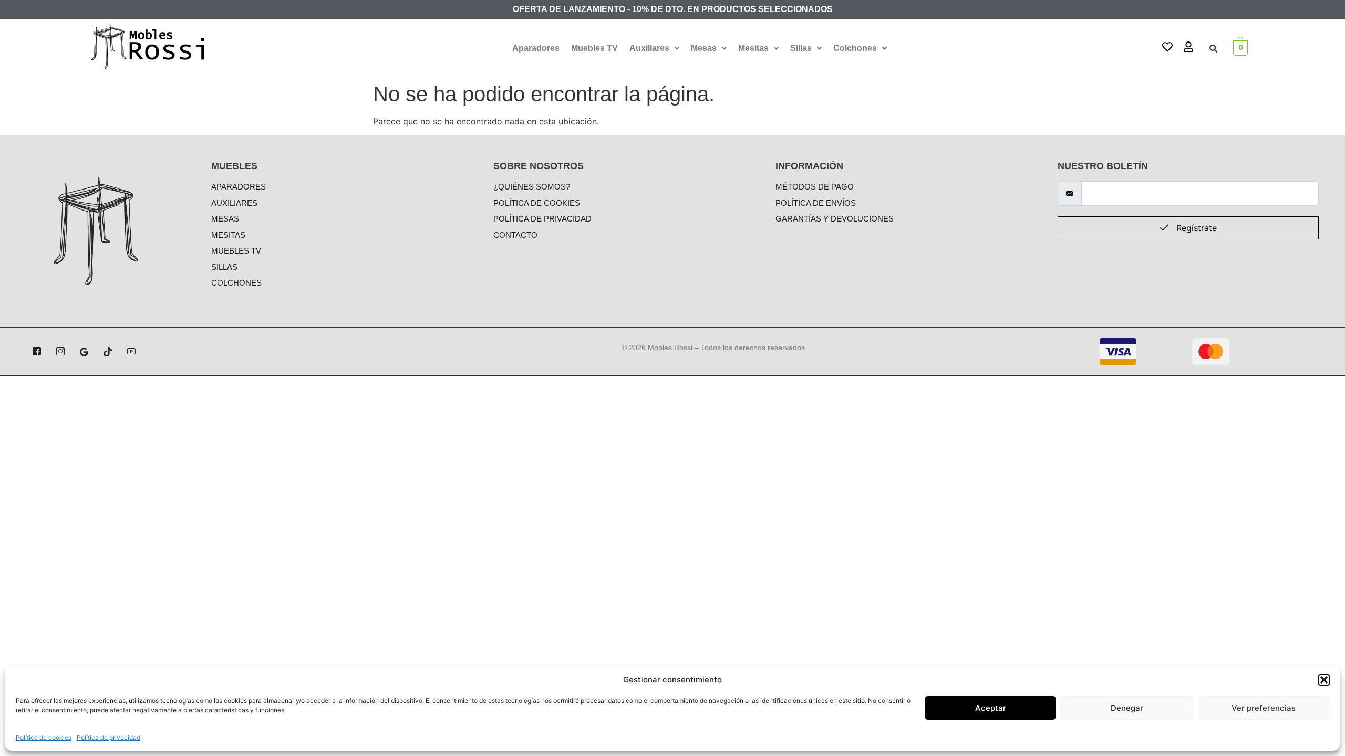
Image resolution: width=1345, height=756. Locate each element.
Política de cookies (43, 737)
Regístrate (1195, 228)
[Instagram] (60, 351)
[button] (1324, 680)
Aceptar (990, 708)
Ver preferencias (1264, 708)
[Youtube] (131, 351)
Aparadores (536, 48)
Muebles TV (594, 48)
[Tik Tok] (108, 351)
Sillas (801, 48)
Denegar (1127, 708)
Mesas (704, 48)
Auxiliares (649, 48)
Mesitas (753, 48)
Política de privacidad (108, 737)
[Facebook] (37, 351)
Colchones (855, 48)
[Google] (84, 351)
